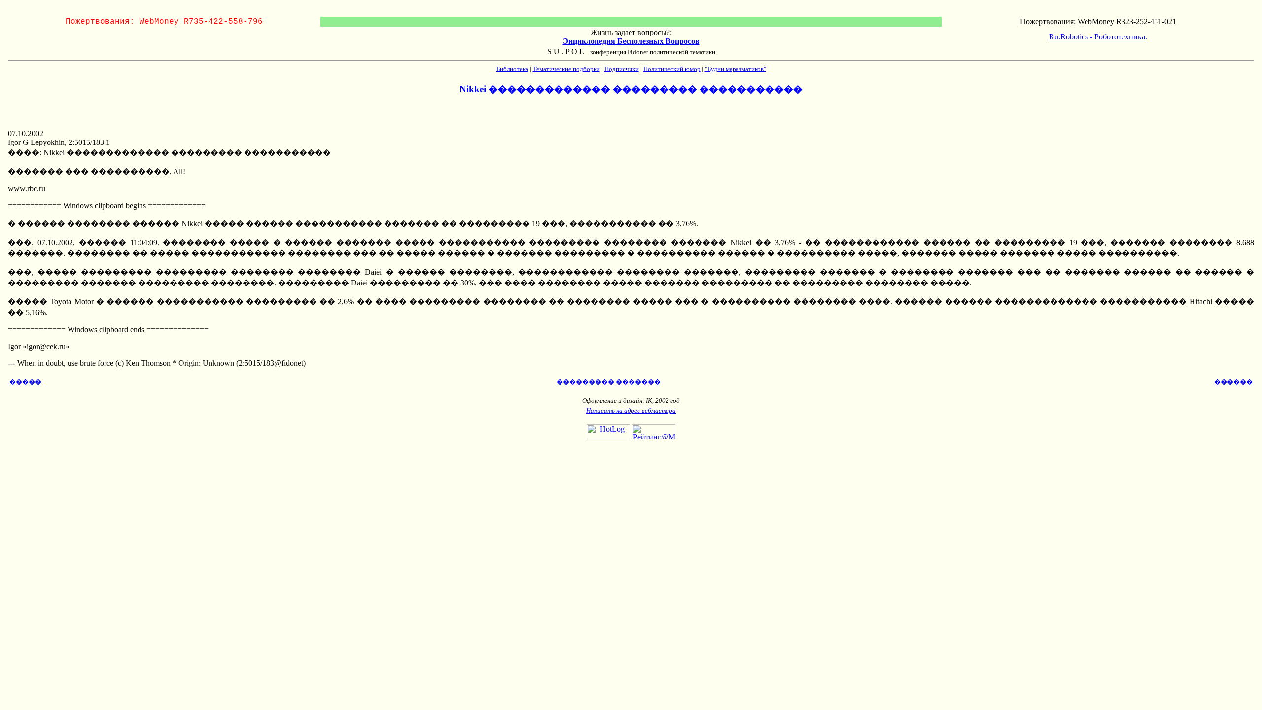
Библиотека (512, 68)
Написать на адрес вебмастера (631, 410)
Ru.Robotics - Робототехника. (1098, 37)
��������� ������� (609, 382)
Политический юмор (672, 68)
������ (1233, 382)
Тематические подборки (566, 68)
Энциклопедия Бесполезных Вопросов (631, 41)
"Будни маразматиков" (735, 68)
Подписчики (621, 68)
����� (25, 382)
